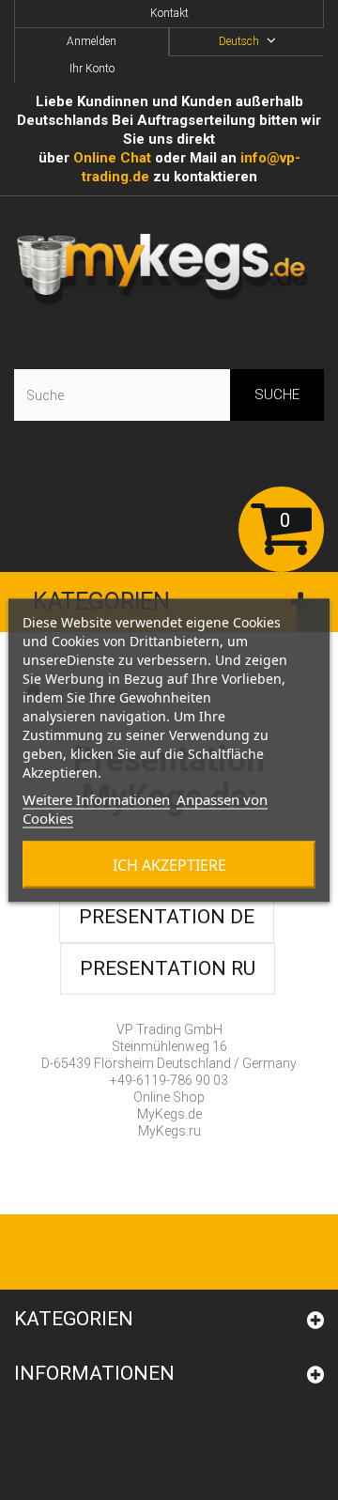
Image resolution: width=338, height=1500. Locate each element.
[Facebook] (22, 1254)
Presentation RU (167, 968)
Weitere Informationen (96, 798)
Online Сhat (112, 157)
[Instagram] (116, 1254)
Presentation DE (166, 916)
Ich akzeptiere (169, 864)
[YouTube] (71, 1254)
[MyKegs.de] (169, 271)
